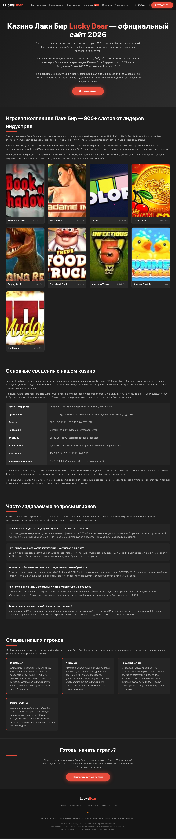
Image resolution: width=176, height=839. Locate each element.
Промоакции (121, 5)
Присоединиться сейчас (88, 777)
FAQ (117, 805)
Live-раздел (73, 5)
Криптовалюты (38, 5)
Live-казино (92, 805)
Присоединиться (162, 5)
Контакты (90, 5)
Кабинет (142, 5)
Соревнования (56, 5)
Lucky (13, 5)
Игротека (107, 5)
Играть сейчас (88, 91)
